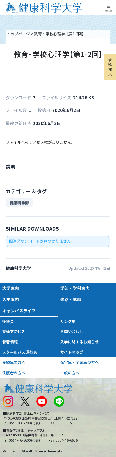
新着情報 (10, 341)
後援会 (8, 321)
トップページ (18, 33)
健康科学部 (19, 202)
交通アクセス (13, 331)
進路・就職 (70, 299)
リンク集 (68, 321)
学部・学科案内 (75, 288)
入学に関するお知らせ (79, 341)
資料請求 (110, 66)
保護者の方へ (13, 372)
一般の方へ (70, 372)
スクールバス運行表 (19, 352)
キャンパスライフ (19, 311)
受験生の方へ (13, 362)
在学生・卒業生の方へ (79, 362)
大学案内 (10, 288)
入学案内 (10, 299)
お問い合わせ (71, 331)
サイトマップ (71, 352)
